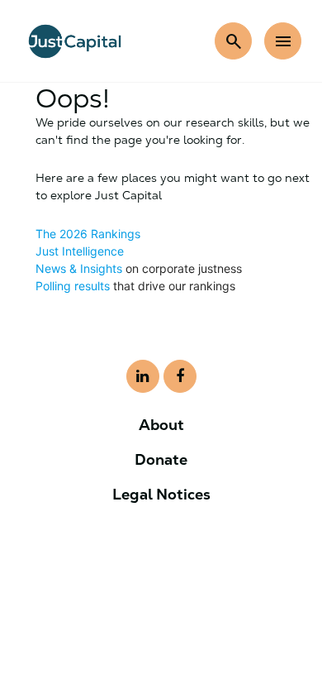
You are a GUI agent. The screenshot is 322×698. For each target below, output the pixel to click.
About (161, 424)
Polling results (73, 286)
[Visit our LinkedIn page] (142, 376)
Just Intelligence (80, 251)
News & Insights (79, 268)
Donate (161, 459)
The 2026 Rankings (88, 234)
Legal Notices (161, 494)
